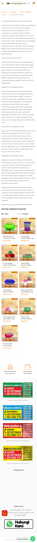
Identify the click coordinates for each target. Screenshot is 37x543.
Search (29, 3)
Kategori (13, 12)
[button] (4, 513)
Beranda (4, 12)
